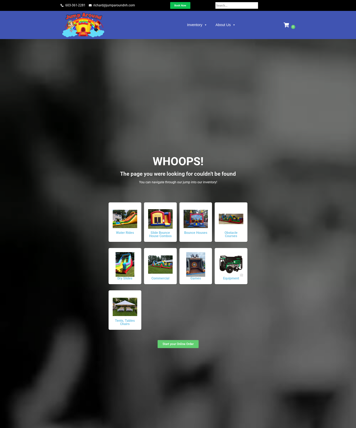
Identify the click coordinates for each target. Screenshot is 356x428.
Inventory (194, 25)
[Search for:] (236, 5)
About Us (223, 25)
